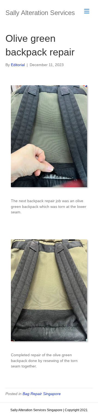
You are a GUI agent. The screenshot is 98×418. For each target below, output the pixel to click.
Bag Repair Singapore (42, 393)
